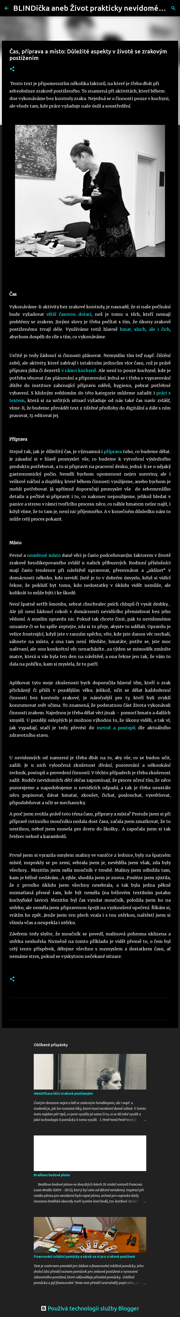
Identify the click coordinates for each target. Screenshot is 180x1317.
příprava (113, 451)
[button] (12, 69)
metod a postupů (114, 727)
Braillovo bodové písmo (52, 1175)
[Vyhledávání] (173, 8)
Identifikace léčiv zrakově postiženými (63, 1093)
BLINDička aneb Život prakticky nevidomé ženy (94, 8)
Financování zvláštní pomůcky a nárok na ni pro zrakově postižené (84, 1256)
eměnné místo (45, 555)
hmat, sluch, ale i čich (145, 329)
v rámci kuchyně (78, 370)
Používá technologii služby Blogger (92, 1308)
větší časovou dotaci (68, 314)
